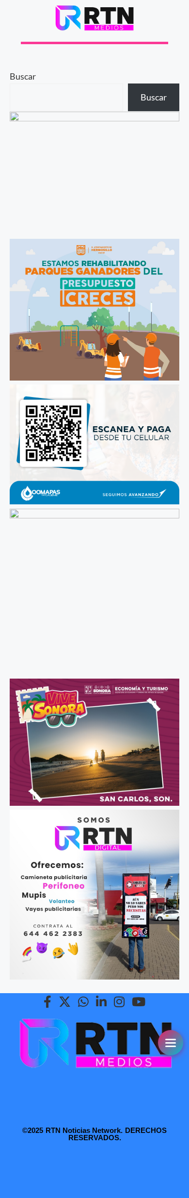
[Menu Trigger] (170, 1042)
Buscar (23, 76)
